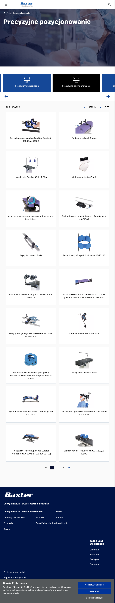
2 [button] (57, 467)
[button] (104, 107)
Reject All (94, 591)
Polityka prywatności (14, 572)
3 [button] (63, 467)
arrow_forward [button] (108, 96)
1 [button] (51, 467)
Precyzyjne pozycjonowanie (18, 13)
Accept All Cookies (94, 584)
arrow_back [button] (6, 96)
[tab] (109, 4)
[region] (57, 591)
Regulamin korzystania (15, 577)
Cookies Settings (94, 597)
